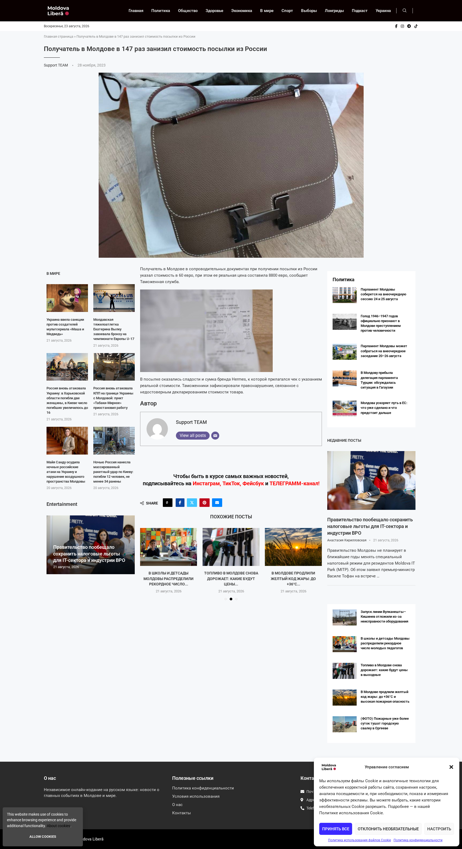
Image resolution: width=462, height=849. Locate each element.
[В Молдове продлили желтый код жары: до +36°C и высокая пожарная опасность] (293, 547)
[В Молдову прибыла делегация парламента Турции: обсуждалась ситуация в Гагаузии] (345, 378)
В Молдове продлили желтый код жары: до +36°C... (293, 578)
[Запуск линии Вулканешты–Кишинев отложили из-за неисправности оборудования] (345, 617)
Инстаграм (206, 483)
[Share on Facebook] (180, 502)
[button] (451, 767)
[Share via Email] (217, 502)
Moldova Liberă (89, 839)
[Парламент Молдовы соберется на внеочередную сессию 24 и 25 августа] (345, 295)
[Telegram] (409, 26)
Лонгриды (334, 10)
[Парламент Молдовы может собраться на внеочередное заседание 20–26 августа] (345, 352)
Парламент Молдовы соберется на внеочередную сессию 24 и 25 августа (383, 294)
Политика (160, 10)
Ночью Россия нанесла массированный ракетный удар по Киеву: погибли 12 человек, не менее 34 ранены (113, 472)
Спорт (287, 10)
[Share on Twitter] (192, 502)
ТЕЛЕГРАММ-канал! (294, 483)
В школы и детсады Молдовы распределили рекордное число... (169, 578)
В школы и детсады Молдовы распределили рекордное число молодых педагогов (385, 643)
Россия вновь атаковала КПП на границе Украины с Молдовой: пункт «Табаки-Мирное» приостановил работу (113, 398)
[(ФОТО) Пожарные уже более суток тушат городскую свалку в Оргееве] (345, 724)
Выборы (309, 10)
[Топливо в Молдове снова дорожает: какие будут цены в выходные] (230, 547)
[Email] (215, 436)
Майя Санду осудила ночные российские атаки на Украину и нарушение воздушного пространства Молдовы (66, 472)
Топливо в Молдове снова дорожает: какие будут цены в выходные (384, 670)
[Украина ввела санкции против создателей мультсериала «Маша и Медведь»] (67, 298)
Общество (188, 10)
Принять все (335, 829)
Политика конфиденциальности (418, 840)
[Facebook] (396, 26)
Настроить (439, 829)
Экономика (241, 10)
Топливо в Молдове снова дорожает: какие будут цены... (231, 578)
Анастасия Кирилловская (347, 540)
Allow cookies (42, 837)
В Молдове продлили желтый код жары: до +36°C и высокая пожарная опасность (385, 696)
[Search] (404, 11)
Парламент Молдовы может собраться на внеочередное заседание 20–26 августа (384, 351)
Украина (383, 10)
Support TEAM (56, 65)
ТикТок (231, 483)
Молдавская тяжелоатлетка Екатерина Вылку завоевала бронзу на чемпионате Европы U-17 (113, 329)
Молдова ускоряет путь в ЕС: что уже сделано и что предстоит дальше (384, 407)
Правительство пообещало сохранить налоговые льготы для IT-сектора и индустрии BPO (89, 553)
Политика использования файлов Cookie (359, 840)
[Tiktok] (416, 26)
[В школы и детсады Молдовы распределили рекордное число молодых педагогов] (168, 547)
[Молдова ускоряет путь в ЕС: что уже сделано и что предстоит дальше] (345, 409)
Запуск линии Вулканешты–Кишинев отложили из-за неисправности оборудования (384, 616)
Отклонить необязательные (388, 829)
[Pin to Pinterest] (204, 502)
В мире (267, 10)
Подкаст (360, 10)
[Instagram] (402, 26)
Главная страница (58, 36)
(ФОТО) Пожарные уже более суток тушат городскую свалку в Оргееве (385, 723)
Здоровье (214, 10)
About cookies (58, 826)
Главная (136, 10)
